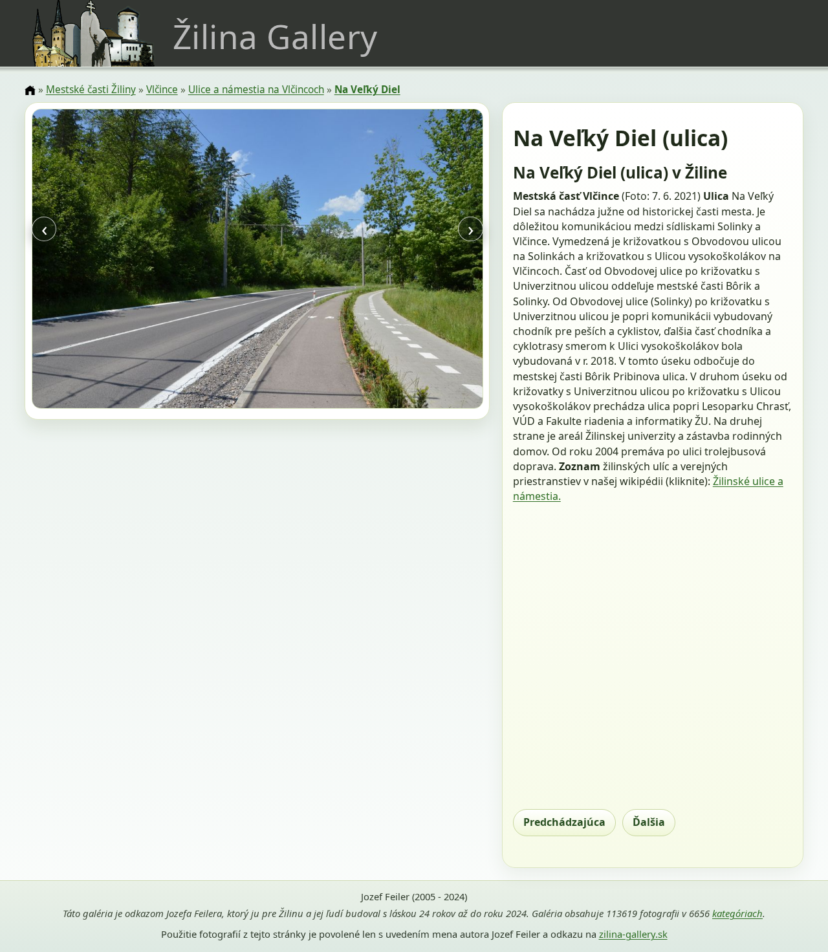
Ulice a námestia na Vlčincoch (256, 89)
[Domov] (30, 90)
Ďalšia (649, 822)
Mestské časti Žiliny (91, 89)
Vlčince (162, 89)
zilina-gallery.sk (633, 933)
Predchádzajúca (564, 822)
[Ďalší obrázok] (415, 260)
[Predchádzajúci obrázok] (99, 260)
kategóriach (737, 913)
